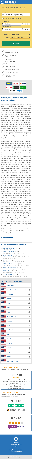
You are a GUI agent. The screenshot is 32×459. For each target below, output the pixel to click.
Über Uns (16, 442)
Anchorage (10, 294)
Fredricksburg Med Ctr (9, 267)
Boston (9, 303)
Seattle (9, 352)
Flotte (16, 446)
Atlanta (9, 299)
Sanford (9, 348)
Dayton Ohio (10, 285)
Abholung (4, 12)
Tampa (9, 356)
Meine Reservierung (16, 444)
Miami (8, 334)
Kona (8, 325)
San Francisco (11, 343)
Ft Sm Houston (7, 255)
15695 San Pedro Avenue (10, 264)
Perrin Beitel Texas (8, 251)
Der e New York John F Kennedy (17, 290)
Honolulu (9, 321)
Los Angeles (10, 330)
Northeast (5, 260)
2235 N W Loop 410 (8, 248)
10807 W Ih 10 (6, 271)
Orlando (9, 339)
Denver (9, 307)
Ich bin (8, 37)
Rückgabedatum (6, 26)
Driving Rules (16, 448)
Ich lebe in (7, 34)
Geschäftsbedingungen (16, 451)
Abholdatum (5, 21)
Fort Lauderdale (11, 316)
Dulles (8, 312)
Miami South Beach (12, 361)
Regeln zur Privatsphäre (16, 449)
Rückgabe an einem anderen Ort (13, 18)
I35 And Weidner (7, 274)
